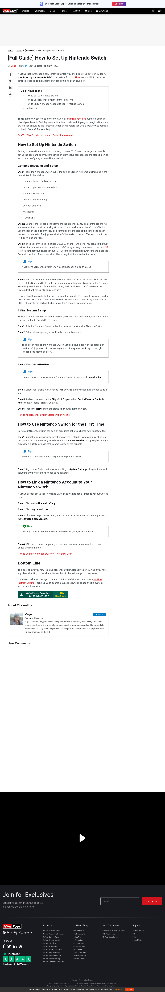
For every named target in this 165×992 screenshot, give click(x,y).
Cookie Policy (117, 989)
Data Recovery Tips (79, 934)
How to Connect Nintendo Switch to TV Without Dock (45, 553)
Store (89, 11)
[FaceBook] (4, 947)
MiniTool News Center (110, 937)
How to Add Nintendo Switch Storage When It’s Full (44, 414)
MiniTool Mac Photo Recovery (53, 962)
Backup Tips (77, 937)
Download (103, 11)
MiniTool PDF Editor (49, 943)
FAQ (134, 934)
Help (134, 937)
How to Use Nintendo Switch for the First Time (49, 99)
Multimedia (40, 11)
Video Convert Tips (79, 952)
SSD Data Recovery (109, 934)
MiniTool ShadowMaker (51, 937)
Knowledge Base (79, 959)
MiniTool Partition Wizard (51, 931)
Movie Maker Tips (79, 946)
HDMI (106, 247)
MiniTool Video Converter (51, 952)
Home (10, 50)
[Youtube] (20, 947)
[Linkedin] (15, 947)
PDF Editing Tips (78, 943)
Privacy (75, 980)
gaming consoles (77, 118)
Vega (13, 65)
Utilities (26, 11)
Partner (64, 11)
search (153, 11)
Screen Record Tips (79, 956)
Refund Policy (137, 940)
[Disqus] (58, 677)
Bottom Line (32, 108)
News (19, 50)
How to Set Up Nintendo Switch (42, 95)
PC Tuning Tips (78, 940)
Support (76, 11)
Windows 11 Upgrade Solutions (113, 931)
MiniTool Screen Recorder (52, 956)
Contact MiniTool (139, 931)
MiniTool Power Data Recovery (53, 934)
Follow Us (100, 614)
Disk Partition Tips (79, 931)
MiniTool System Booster (51, 940)
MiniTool (76, 77)
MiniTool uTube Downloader (52, 949)
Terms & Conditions (86, 980)
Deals (53, 11)
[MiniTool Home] (10, 10)
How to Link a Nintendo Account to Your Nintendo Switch (55, 104)
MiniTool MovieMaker (50, 946)
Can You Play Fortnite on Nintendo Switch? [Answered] (45, 135)
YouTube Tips (77, 949)
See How (119, 4)
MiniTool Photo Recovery (51, 959)
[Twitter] (26, 65)
